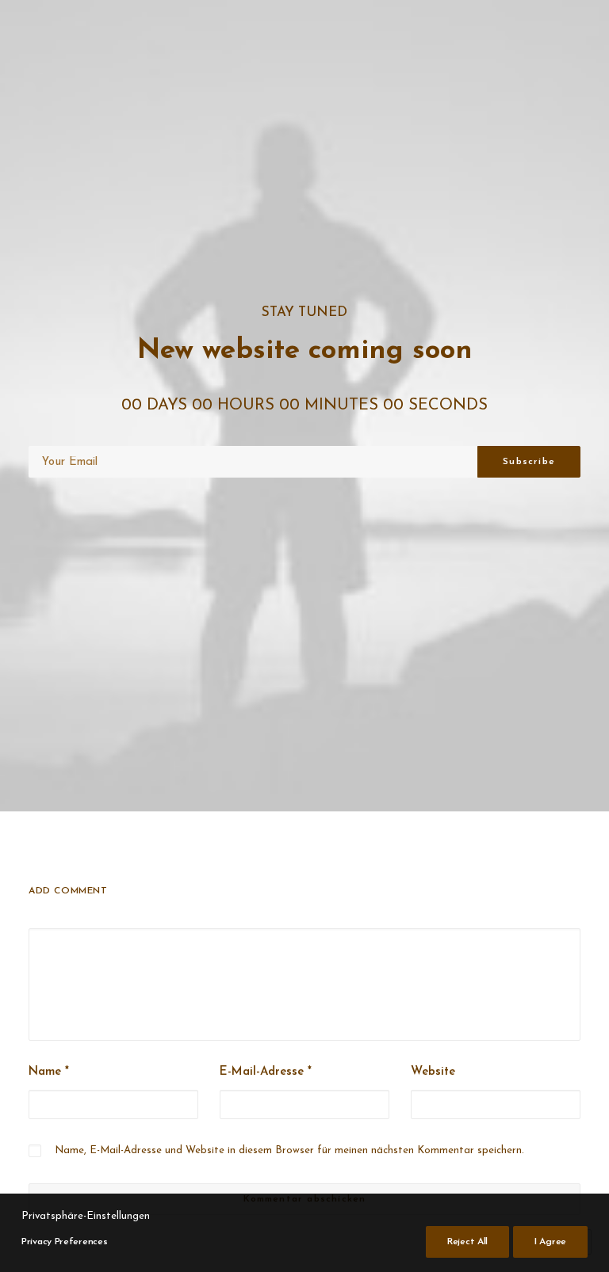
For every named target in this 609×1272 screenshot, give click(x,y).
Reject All (467, 1242)
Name (49, 1072)
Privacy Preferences (64, 1242)
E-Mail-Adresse (266, 1072)
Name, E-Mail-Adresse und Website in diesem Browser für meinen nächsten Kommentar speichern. (289, 1150)
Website (433, 1072)
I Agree (550, 1242)
